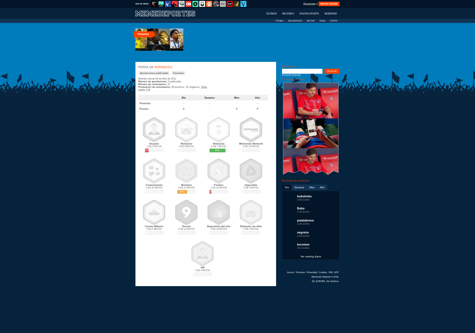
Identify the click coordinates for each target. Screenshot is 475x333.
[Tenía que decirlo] (230, 4)
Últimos (271, 13)
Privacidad (312, 272)
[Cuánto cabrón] (182, 4)
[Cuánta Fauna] (209, 4)
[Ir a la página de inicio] (168, 13)
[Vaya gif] (223, 4)
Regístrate (309, 3)
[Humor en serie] (202, 4)
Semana (209, 97)
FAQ (331, 272)
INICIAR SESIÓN (329, 4)
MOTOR (311, 21)
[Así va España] (175, 4)
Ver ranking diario (311, 256)
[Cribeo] (195, 4)
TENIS (322, 21)
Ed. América (333, 281)
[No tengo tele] (216, 4)
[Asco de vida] (154, 4)
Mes (236, 97)
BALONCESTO (295, 21)
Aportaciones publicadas (154, 73)
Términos (300, 272)
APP (336, 272)
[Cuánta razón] (161, 4)
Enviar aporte (309, 13)
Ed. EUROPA (318, 281)
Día (184, 97)
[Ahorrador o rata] (237, 4)
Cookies (323, 272)
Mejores (288, 13)
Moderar (331, 13)
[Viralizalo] (243, 4)
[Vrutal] (188, 4)
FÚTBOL (280, 21)
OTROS (333, 21)
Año (257, 97)
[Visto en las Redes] (168, 4)
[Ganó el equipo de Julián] (311, 174)
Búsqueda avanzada (291, 75)
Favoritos (178, 73)
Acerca (290, 272)
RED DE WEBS (142, 4)
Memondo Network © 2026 (325, 277)
